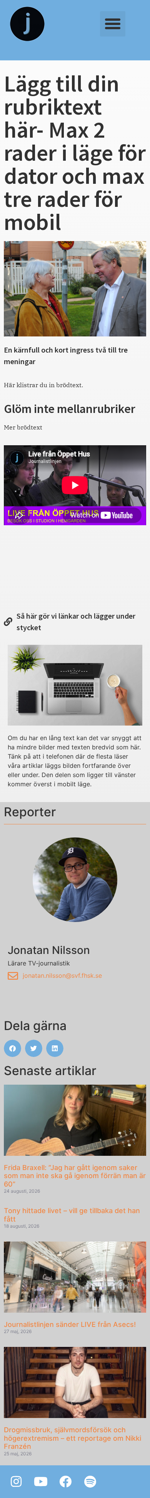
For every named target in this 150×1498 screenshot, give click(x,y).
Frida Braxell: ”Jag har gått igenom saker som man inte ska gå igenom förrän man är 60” (75, 1175)
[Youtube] (40, 1481)
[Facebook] (65, 1481)
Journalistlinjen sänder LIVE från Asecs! (70, 1324)
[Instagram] (16, 1481)
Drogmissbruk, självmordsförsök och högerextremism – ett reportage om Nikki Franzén (72, 1438)
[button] (112, 24)
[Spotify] (90, 1481)
